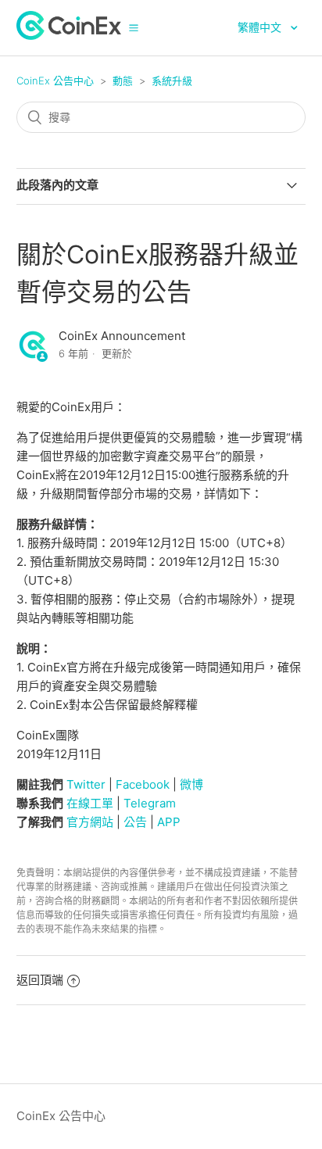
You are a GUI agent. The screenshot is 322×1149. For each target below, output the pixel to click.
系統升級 (172, 80)
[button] (133, 27)
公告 (135, 821)
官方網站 (89, 821)
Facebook (143, 784)
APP (169, 821)
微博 (191, 784)
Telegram (149, 803)
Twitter (86, 784)
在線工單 (89, 803)
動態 (123, 80)
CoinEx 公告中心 (55, 80)
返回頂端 (39, 979)
